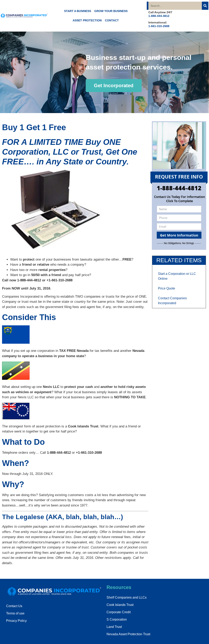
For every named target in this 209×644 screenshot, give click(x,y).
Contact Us (14, 606)
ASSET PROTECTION (87, 20)
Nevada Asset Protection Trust (128, 634)
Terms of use (15, 613)
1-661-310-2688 (158, 26)
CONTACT (112, 20)
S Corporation (117, 619)
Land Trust (114, 627)
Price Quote (166, 288)
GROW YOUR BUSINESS (111, 11)
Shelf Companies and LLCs (127, 597)
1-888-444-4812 (158, 16)
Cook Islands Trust (120, 605)
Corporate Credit (119, 612)
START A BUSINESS (77, 11)
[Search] (205, 6)
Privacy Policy (16, 620)
